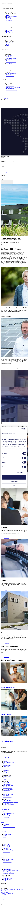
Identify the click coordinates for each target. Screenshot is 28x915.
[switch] (24, 458)
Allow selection (14, 481)
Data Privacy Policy (7, 878)
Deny (14, 485)
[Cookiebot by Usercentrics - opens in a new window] (20, 429)
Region (2, 157)
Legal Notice (6, 877)
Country (2, 162)
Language (3, 175)
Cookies (5, 880)
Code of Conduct (7, 879)
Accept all (14, 477)
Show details (20, 472)
